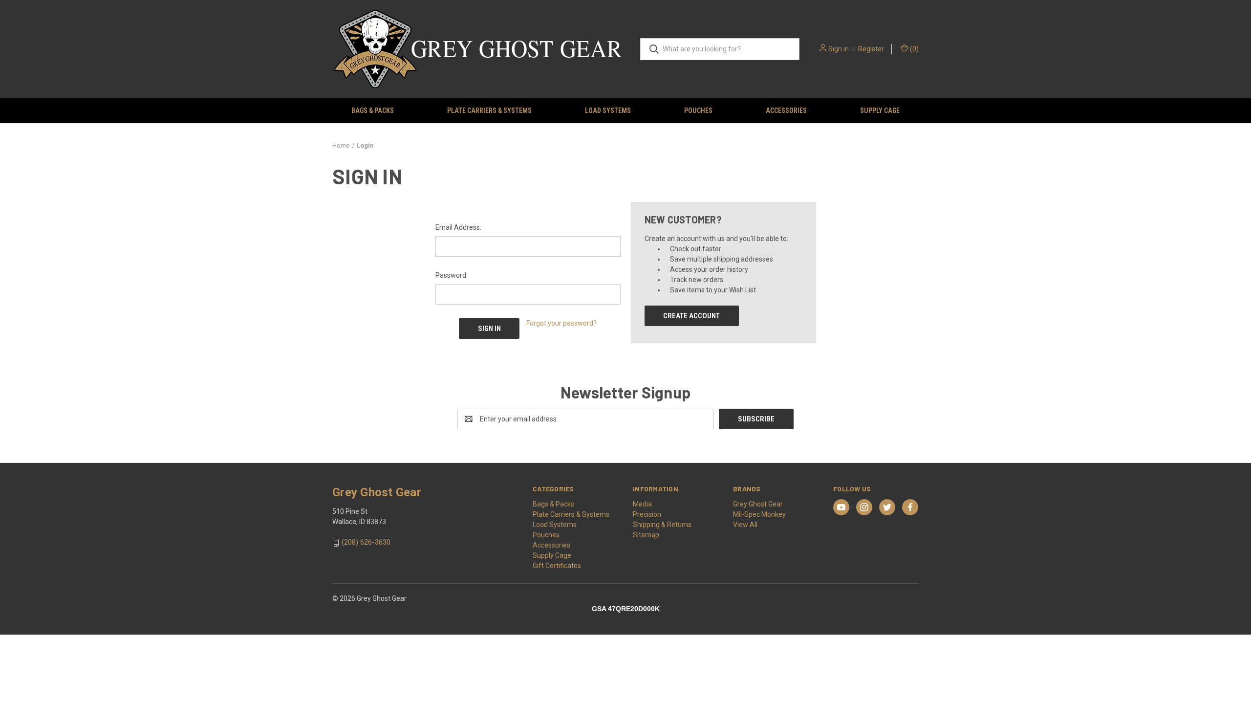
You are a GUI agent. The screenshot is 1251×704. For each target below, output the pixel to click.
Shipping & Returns (662, 524)
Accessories (786, 110)
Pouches (698, 110)
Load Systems (608, 110)
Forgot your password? (561, 323)
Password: (451, 275)
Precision (647, 514)
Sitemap (646, 535)
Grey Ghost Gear (758, 504)
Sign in (838, 49)
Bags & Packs (372, 110)
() (913, 49)
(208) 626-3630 (366, 542)
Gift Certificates (557, 566)
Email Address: (458, 227)
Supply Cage (880, 110)
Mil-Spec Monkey (759, 514)
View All (745, 524)
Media (642, 504)
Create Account (691, 315)
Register (871, 49)
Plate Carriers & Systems (489, 110)
